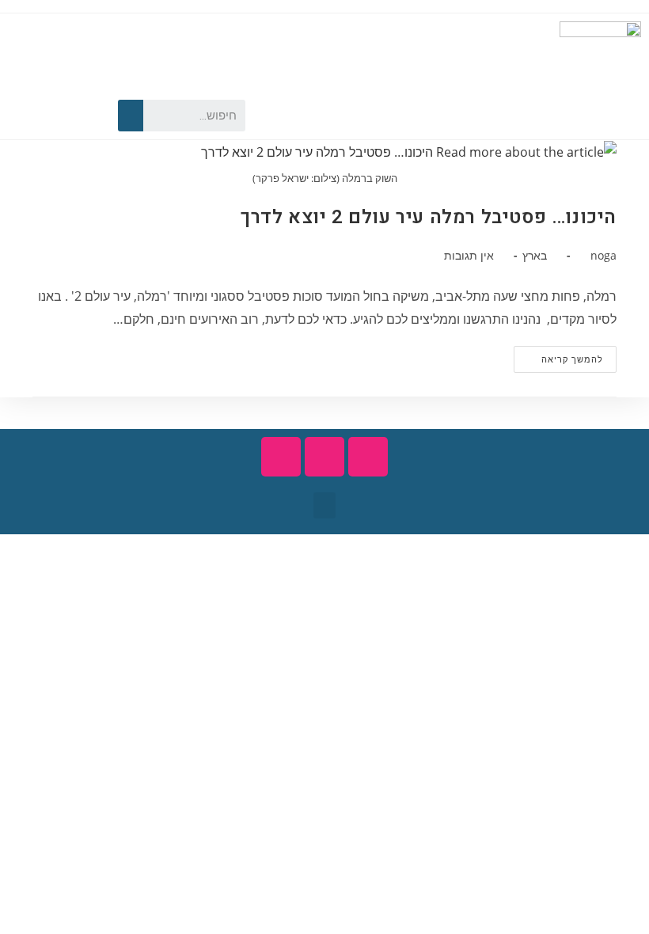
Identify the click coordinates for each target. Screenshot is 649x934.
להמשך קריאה (558, 355)
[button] (324, 505)
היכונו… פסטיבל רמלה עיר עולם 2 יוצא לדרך (429, 217)
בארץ (534, 255)
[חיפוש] (130, 115)
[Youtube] (48, 115)
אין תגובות (469, 255)
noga (603, 255)
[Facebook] (76, 115)
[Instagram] (20, 115)
